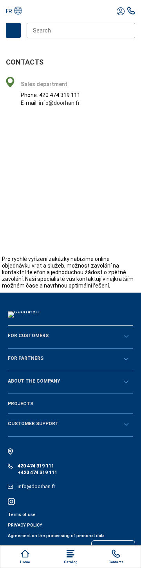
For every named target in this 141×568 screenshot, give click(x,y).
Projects (20, 403)
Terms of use (22, 514)
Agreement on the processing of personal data (56, 535)
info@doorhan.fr (59, 103)
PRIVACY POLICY (25, 525)
